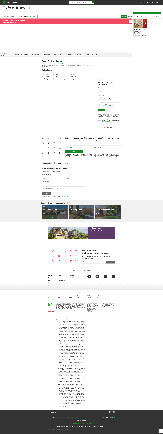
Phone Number (103, 91)
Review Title (45, 185)
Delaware (59, 292)
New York (78, 297)
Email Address (103, 95)
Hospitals (80, 54)
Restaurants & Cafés (26, 54)
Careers (49, 280)
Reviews (30, 13)
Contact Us (50, 285)
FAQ (48, 282)
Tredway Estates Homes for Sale (9, 13)
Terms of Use (116, 123)
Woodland (60, 63)
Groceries (17, 54)
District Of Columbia (61, 293)
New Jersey (79, 295)
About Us (50, 277)
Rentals (68, 417)
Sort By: (135, 16)
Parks (10, 54)
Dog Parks (63, 54)
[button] (130, 21)
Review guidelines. (65, 196)
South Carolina (89, 295)
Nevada (78, 293)
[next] (145, 24)
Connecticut (50, 297)
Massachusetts (69, 297)
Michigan (78, 292)
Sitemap (63, 417)
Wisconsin (108, 292)
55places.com (74, 417)
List (159, 16)
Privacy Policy (109, 123)
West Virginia (99, 297)
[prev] (135, 24)
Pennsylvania (89, 293)
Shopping (95, 54)
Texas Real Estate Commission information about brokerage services (81, 422)
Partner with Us (62, 277)
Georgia (59, 297)
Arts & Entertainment (47, 54)
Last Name (112, 87)
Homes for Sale (124, 16)
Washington (99, 295)
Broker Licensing (62, 280)
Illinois (68, 292)
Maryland (69, 295)
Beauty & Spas (71, 54)
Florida (59, 295)
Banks (56, 54)
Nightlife (87, 54)
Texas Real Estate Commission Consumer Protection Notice (81, 423)
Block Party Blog (74, 277)
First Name (100, 87)
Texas (98, 292)
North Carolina (89, 292)
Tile (156, 16)
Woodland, (5, 10)
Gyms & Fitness (36, 54)
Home (74, 270)
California (10, 10)
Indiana (68, 293)
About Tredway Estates (22, 13)
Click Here (90, 425)
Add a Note (100, 102)
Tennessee (89, 297)
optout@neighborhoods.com (107, 121)
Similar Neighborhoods (38, 13)
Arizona (49, 292)
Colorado (49, 295)
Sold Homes (130, 16)
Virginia (98, 293)
